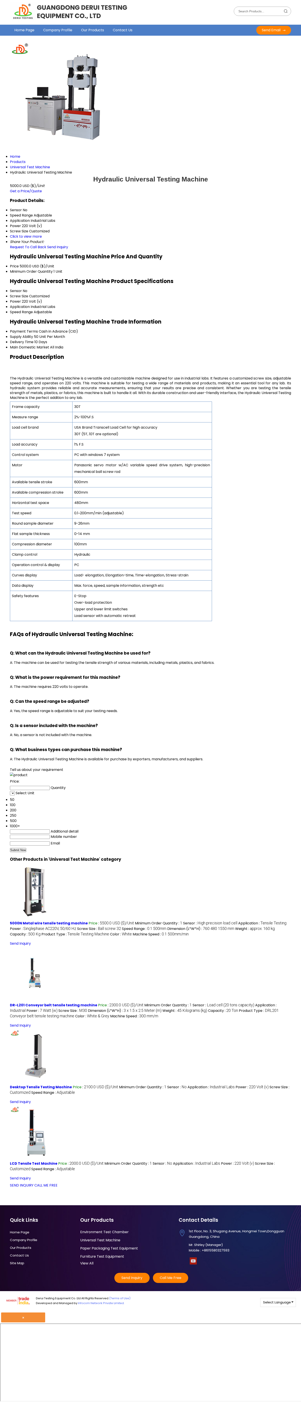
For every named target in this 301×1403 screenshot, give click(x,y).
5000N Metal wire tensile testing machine (49, 923)
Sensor (16, 290)
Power (15, 301)
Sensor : (210, 923)
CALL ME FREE (46, 1185)
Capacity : (25, 934)
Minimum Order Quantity (31, 271)
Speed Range (21, 312)
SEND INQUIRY (21, 1185)
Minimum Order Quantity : (158, 923)
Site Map (17, 1263)
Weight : (255, 928)
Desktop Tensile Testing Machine (41, 1087)
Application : (262, 923)
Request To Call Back (28, 247)
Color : (121, 934)
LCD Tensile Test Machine (33, 1163)
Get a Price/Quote (26, 191)
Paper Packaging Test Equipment (109, 1248)
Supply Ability (21, 336)
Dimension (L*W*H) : (200, 928)
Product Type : (75, 934)
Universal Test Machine (100, 1240)
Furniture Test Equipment (102, 1256)
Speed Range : (144, 928)
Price (14, 266)
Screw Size (19, 296)
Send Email (271, 30)
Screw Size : (99, 928)
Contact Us (122, 30)
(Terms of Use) (119, 1298)
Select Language (277, 1302)
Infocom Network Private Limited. (101, 1303)
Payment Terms (24, 331)
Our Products (92, 30)
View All (86, 1263)
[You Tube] (193, 1263)
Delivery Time (21, 341)
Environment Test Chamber (104, 1232)
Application (20, 306)
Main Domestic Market (29, 347)
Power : (43, 928)
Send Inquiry (57, 247)
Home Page (24, 30)
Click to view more (26, 236)
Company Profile (57, 30)
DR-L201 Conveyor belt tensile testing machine (53, 1005)
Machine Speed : (161, 934)
